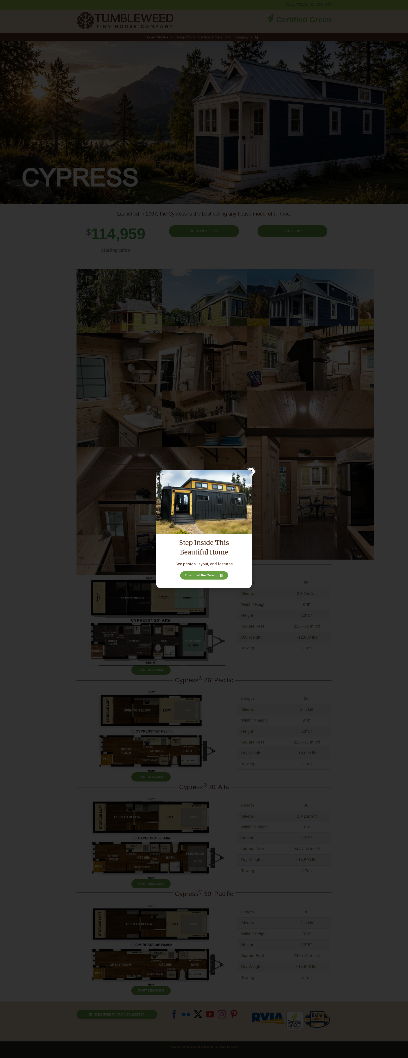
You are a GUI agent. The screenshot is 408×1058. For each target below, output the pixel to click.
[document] (204, 529)
